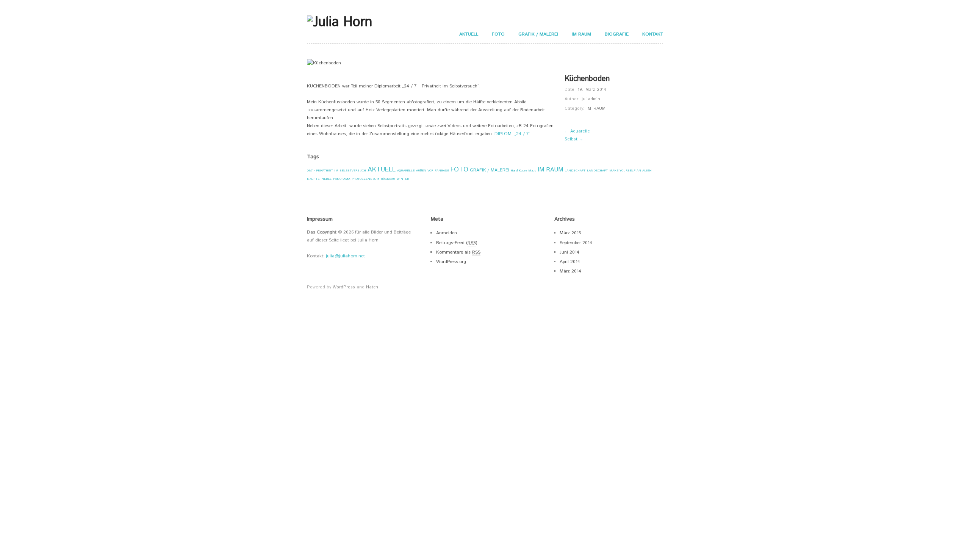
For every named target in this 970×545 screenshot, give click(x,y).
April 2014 (570, 261)
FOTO (498, 34)
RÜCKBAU (388, 179)
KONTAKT (652, 34)
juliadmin (591, 99)
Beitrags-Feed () (456, 243)
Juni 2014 (569, 252)
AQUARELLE (406, 170)
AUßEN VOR (424, 170)
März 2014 (570, 271)
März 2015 (570, 233)
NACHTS (313, 179)
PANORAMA (341, 179)
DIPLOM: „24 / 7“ (512, 134)
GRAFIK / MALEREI (538, 34)
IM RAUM (581, 34)
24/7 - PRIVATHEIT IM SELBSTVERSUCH (336, 170)
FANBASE (442, 170)
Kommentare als (458, 252)
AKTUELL (468, 34)
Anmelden (446, 233)
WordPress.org (451, 261)
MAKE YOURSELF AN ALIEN (630, 170)
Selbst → (574, 139)
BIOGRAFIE (617, 34)
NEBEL (326, 179)
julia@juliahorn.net (345, 256)
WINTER (403, 179)
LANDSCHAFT (575, 170)
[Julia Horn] (339, 22)
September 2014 (576, 243)
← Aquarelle (577, 131)
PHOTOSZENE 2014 (365, 179)
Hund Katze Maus (523, 170)
